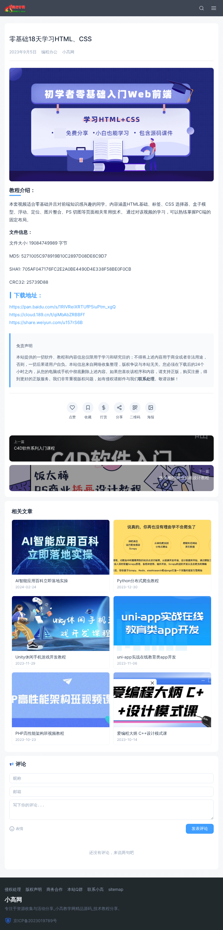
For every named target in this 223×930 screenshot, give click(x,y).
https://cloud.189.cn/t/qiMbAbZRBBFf (46, 314)
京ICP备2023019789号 (35, 920)
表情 (19, 828)
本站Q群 (75, 889)
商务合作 (54, 889)
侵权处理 (13, 889)
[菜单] (213, 8)
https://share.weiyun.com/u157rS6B (46, 322)
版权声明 (34, 889)
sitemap (115, 889)
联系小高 (95, 889)
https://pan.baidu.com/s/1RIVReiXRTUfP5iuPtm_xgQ (62, 307)
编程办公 (49, 51)
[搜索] (201, 8)
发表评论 (200, 828)
